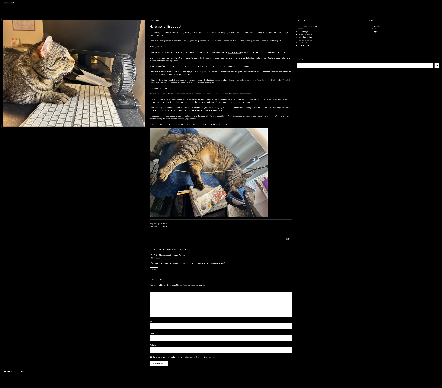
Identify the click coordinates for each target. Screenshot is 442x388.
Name (153, 321)
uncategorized (304, 45)
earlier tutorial (169, 72)
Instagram (375, 31)
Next (287, 239)
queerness (302, 42)
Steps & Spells (9, 3)
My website (375, 26)
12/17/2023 (155, 258)
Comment (154, 290)
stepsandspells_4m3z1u (159, 223)
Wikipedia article (234, 52)
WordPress (19, 371)
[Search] (437, 65)
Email (152, 333)
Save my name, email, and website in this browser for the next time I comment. (185, 357)
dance (300, 29)
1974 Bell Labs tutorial (208, 66)
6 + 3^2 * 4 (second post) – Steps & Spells (168, 255)
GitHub (373, 29)
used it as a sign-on (158, 83)
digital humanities (305, 37)
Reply (154, 269)
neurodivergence (305, 40)
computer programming (159, 226)
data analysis (303, 31)
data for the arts (305, 34)
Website (153, 345)
